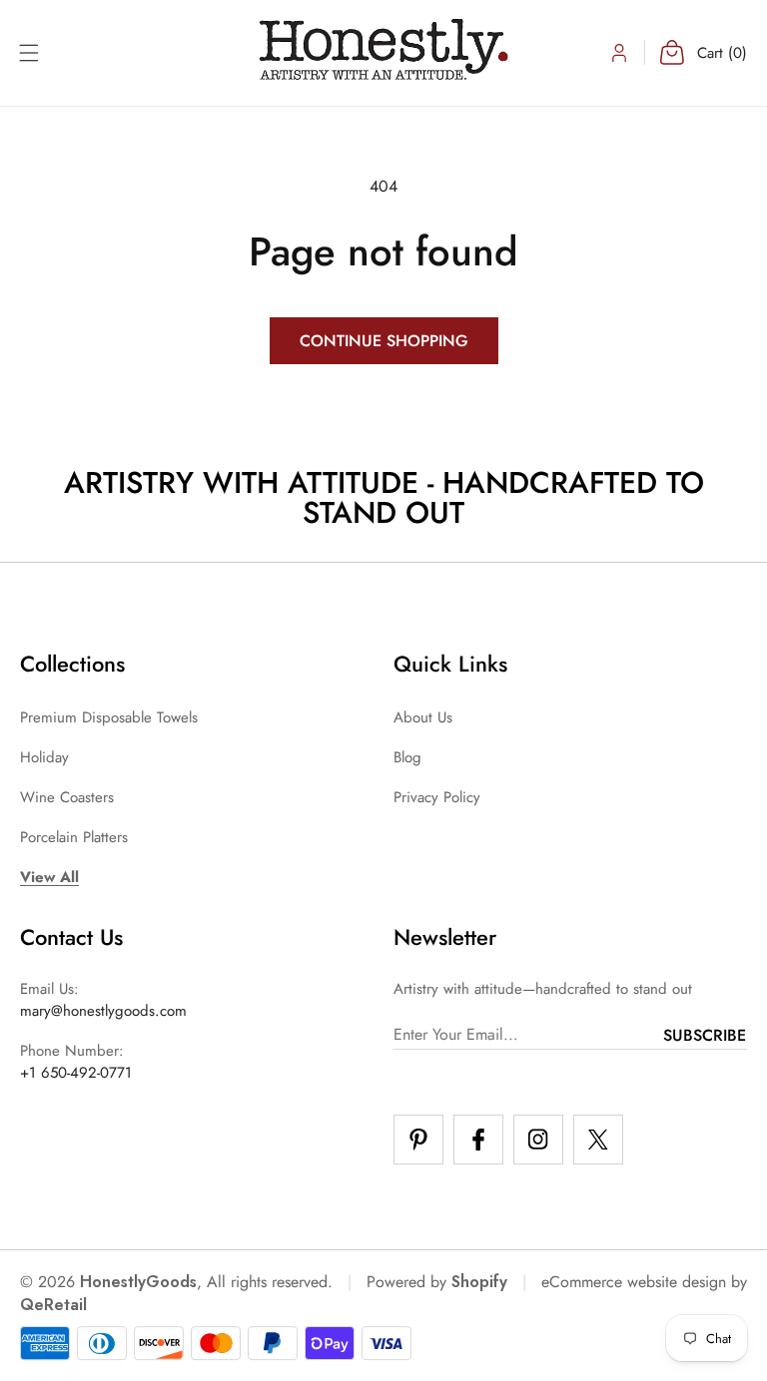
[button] (28, 53)
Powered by (437, 1281)
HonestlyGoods (138, 1281)
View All (49, 877)
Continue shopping (384, 340)
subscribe (704, 1035)
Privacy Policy (436, 797)
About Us (422, 717)
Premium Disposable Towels (109, 717)
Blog (407, 757)
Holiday (44, 757)
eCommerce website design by (644, 1281)
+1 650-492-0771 (76, 1073)
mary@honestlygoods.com (103, 1011)
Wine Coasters (67, 797)
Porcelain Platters (74, 837)
